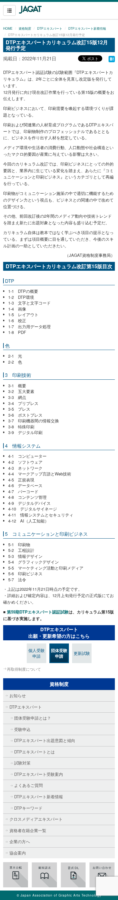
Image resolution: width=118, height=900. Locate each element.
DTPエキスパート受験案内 (38, 774)
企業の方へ (19, 841)
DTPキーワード (28, 808)
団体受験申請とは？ (32, 718)
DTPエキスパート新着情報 (87, 28)
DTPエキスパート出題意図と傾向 (44, 740)
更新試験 (82, 653)
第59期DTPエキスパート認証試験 (37, 612)
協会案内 (17, 853)
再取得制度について (24, 669)
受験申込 (22, 729)
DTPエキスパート (49, 28)
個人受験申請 (36, 653)
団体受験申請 (59, 653)
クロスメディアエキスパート (36, 819)
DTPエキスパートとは (34, 752)
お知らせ (17, 695)
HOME (8, 28)
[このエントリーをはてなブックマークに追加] (112, 58)
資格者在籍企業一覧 (27, 830)
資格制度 (25, 28)
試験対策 (22, 763)
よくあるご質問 (28, 785)
